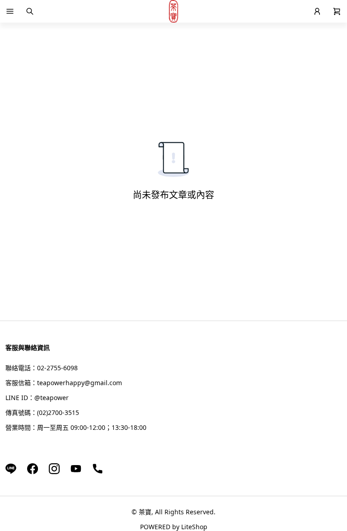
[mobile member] (317, 11)
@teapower (51, 397)
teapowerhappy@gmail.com (79, 382)
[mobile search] (30, 11)
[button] (10, 11)
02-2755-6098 (57, 367)
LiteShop (194, 526)
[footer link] (10, 468)
